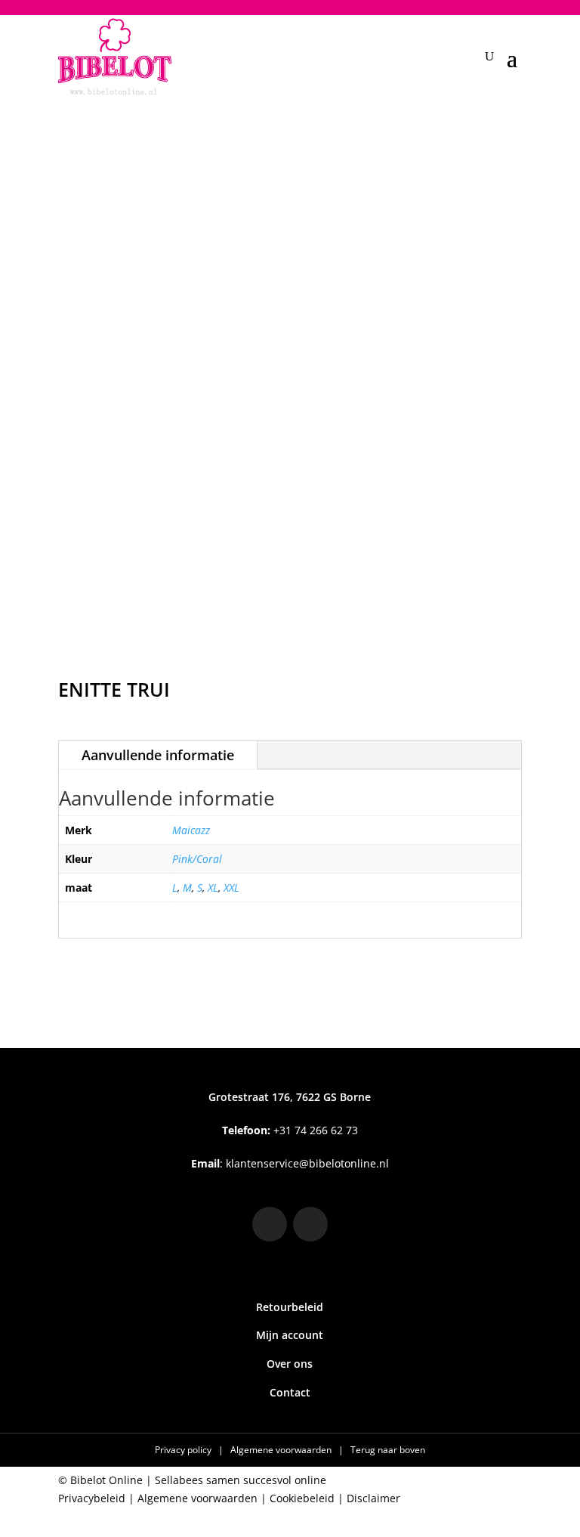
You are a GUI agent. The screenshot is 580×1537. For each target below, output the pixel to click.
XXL (231, 887)
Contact (290, 1392)
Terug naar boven (387, 1449)
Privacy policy (184, 1449)
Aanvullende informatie (158, 755)
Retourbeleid (289, 1307)
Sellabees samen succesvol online (240, 1480)
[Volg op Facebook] (310, 1224)
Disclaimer (373, 1498)
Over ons (290, 1363)
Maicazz (191, 830)
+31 (290, 1130)
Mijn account (289, 1335)
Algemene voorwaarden (282, 1449)
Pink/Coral (197, 859)
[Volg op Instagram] (269, 1224)
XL (213, 887)
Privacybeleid (91, 1498)
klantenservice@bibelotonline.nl (307, 1163)
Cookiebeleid (302, 1498)
